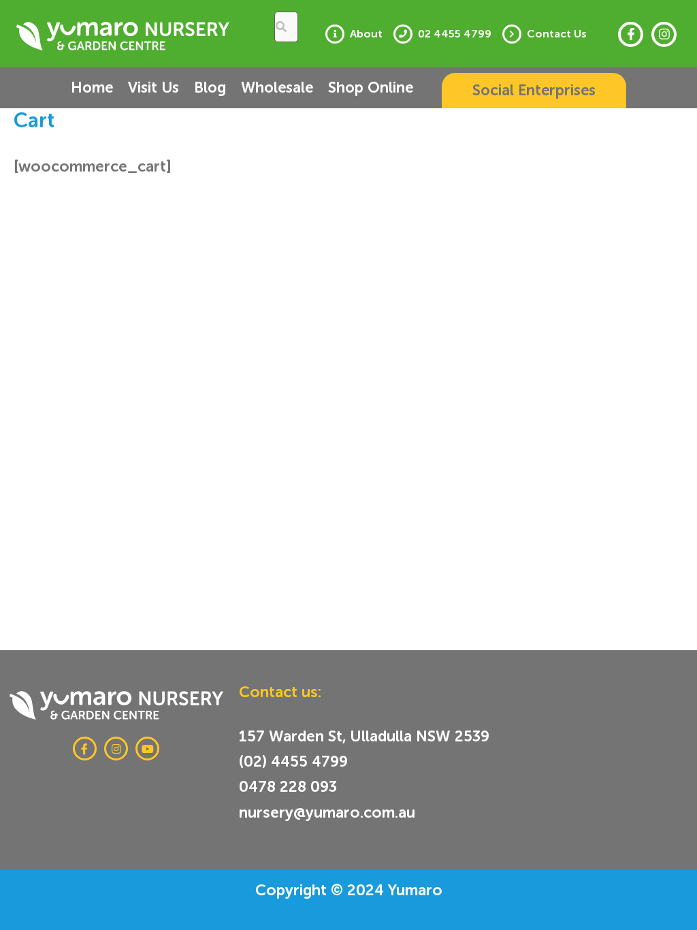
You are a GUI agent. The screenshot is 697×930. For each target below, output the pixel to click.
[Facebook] (630, 34)
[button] (534, 90)
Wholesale (277, 87)
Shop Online (370, 87)
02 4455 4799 (454, 34)
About (366, 34)
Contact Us (557, 34)
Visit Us (153, 87)
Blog (210, 87)
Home (92, 87)
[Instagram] (664, 34)
